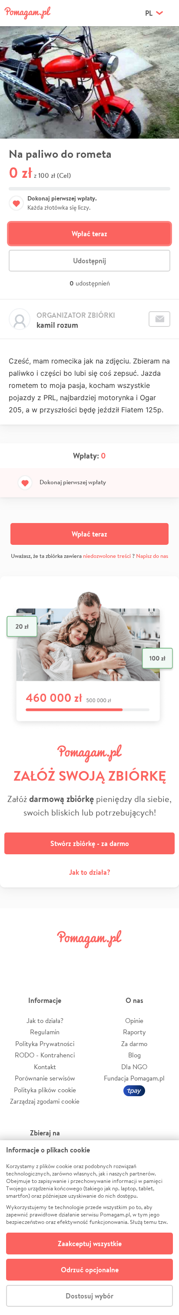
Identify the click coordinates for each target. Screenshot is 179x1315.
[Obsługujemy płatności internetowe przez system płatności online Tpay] (134, 1090)
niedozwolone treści (107, 556)
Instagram (74, 958)
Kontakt (45, 1067)
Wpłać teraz (89, 233)
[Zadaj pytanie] (159, 319)
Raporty (134, 1032)
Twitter (45, 958)
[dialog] (89, 1227)
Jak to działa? (89, 872)
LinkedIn (104, 958)
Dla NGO (134, 1067)
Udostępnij (89, 260)
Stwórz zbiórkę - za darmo (89, 843)
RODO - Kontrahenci (45, 1055)
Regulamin (45, 1032)
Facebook (16, 958)
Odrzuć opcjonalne (90, 1269)
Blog (134, 1055)
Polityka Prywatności (44, 1044)
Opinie (134, 1020)
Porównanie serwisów (45, 1078)
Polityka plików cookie (45, 1090)
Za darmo (134, 1044)
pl (148, 13)
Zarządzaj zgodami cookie (45, 1101)
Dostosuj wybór (89, 1296)
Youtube (162, 958)
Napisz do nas (152, 556)
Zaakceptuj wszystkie (90, 1243)
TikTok (133, 958)
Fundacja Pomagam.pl (134, 1078)
